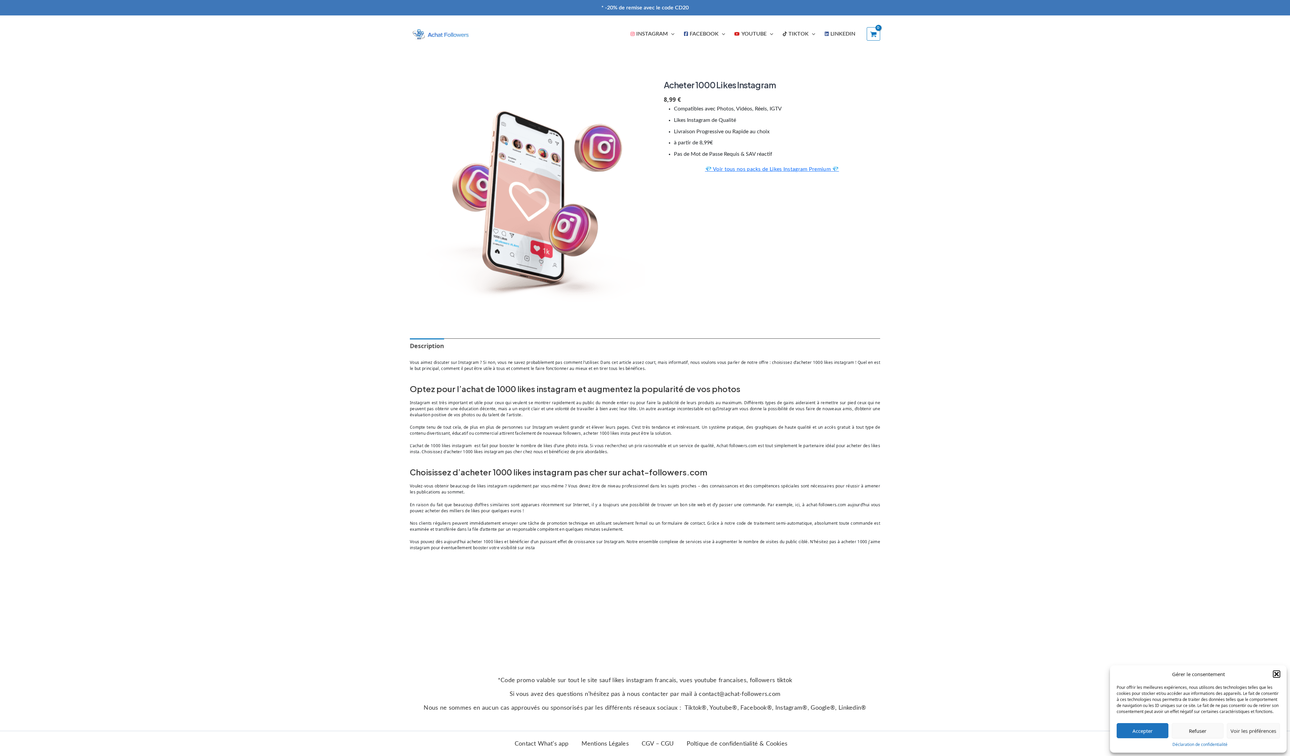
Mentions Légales (605, 744)
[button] (1276, 674)
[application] (671, 34)
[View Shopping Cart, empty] (873, 34)
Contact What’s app (542, 744)
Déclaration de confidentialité (1200, 744)
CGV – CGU (658, 744)
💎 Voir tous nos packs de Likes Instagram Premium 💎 (772, 169)
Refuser (1197, 730)
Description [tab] (427, 346)
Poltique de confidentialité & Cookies (737, 744)
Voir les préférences (1253, 730)
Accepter (1142, 730)
